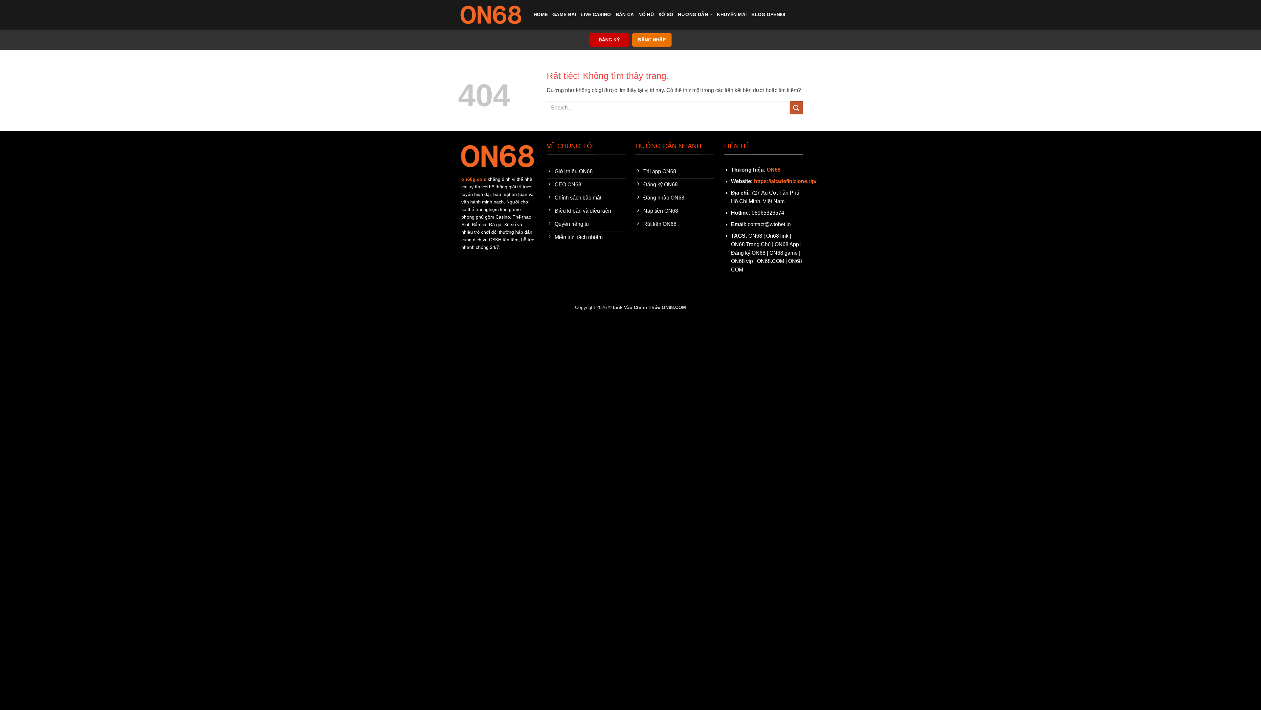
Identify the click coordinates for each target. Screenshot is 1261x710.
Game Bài (564, 14)
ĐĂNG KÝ (609, 39)
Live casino (596, 14)
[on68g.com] (491, 15)
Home (541, 14)
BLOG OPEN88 (768, 14)
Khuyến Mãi (732, 14)
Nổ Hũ (645, 14)
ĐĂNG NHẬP (652, 39)
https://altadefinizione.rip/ (785, 181)
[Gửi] (796, 107)
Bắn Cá (625, 14)
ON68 (774, 170)
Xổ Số (665, 14)
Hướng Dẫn (693, 14)
